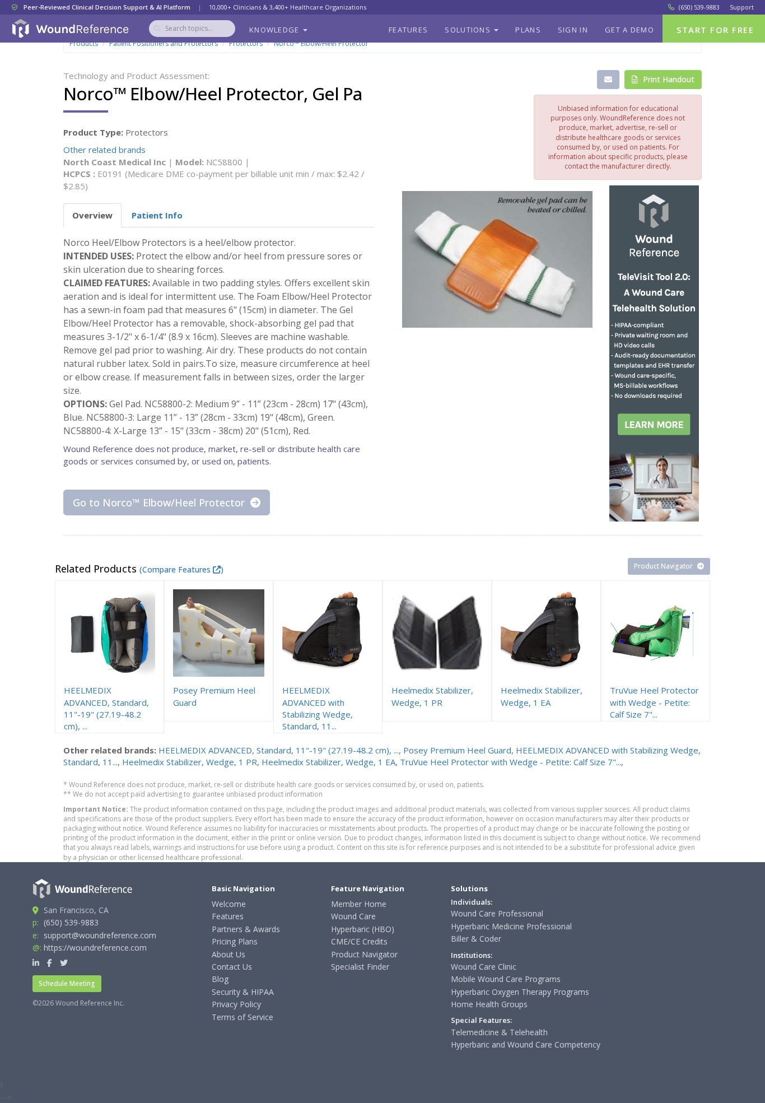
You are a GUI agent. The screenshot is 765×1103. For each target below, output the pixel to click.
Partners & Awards (246, 929)
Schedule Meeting (67, 983)
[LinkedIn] (35, 962)
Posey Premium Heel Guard (457, 750)
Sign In (573, 30)
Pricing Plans (235, 941)
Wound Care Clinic (483, 966)
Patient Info (157, 215)
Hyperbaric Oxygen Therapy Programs (520, 991)
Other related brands (104, 149)
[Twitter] (64, 962)
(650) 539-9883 (699, 7)
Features (408, 30)
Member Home (358, 904)
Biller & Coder (476, 938)
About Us (228, 954)
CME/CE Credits (359, 941)
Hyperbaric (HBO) (362, 929)
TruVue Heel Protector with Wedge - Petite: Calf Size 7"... (510, 761)
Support (742, 7)
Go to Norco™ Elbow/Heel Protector (160, 502)
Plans (528, 30)
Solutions (469, 30)
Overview (92, 215)
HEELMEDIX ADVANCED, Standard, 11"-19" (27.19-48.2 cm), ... (278, 750)
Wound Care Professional (497, 913)
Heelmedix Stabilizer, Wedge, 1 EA (328, 761)
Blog (220, 979)
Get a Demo (629, 30)
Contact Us (232, 966)
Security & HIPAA (243, 991)
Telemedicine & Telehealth (499, 1032)
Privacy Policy (236, 1004)
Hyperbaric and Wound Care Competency (525, 1044)
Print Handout (667, 79)
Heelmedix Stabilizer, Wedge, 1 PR (189, 761)
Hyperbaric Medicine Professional (511, 926)
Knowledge (275, 30)
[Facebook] (49, 962)
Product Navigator (664, 566)
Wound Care (353, 916)
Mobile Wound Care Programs (506, 979)
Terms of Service (242, 1017)
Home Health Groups (489, 1004)
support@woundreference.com (100, 935)
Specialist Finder (360, 966)
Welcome (229, 904)
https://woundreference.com (95, 947)
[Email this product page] (608, 79)
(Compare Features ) (181, 569)
